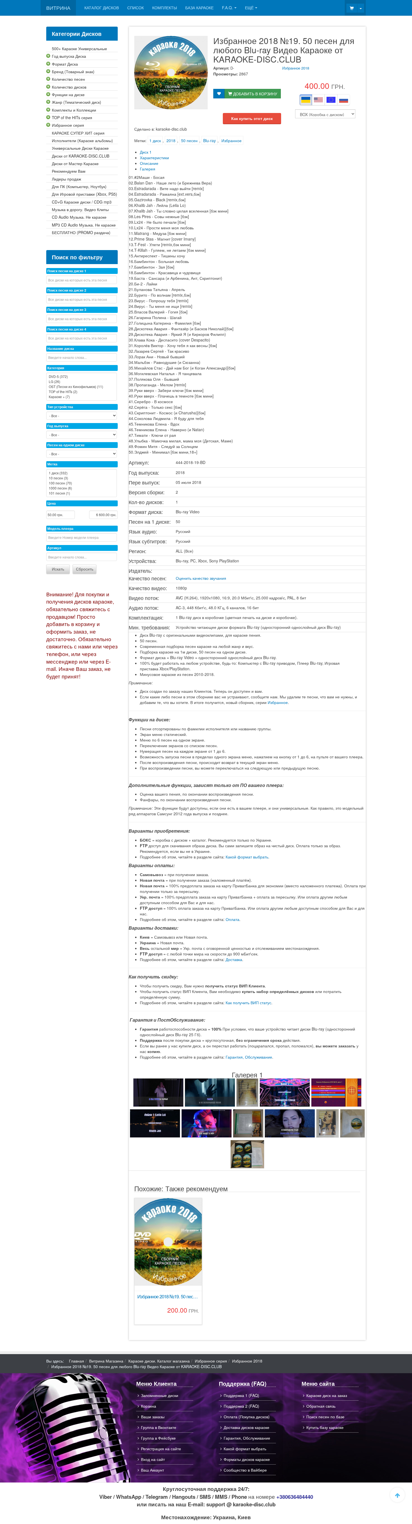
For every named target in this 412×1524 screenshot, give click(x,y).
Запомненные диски (159, 1395)
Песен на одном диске (66, 444)
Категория (55, 367)
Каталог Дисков (101, 7)
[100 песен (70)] (81, 483)
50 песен (189, 140)
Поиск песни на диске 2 (66, 290)
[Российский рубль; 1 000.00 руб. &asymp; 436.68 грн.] (343, 99)
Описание (149, 163)
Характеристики (154, 157)
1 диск (155, 140)
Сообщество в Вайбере (245, 1470)
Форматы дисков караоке (247, 1459)
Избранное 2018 (295, 68)
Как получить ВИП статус (248, 1002)
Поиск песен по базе (325, 1416)
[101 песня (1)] (81, 493)
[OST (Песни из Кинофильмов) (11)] (81, 386)
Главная (76, 1361)
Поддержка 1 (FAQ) (241, 1395)
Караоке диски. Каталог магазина (159, 1361)
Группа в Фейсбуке (158, 1438)
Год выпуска (57, 425)
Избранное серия (211, 1361)
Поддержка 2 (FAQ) (241, 1406)
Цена (51, 503)
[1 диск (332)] (81, 472)
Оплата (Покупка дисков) (247, 1416)
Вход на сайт (153, 1459)
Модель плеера (60, 528)
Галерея (147, 169)
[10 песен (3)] (81, 478)
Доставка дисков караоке (246, 1427)
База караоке (199, 7)
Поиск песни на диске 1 (66, 270)
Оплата (232, 919)
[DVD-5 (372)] (81, 376)
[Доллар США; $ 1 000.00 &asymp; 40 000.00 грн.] (318, 99)
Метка (52, 464)
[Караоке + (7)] (81, 396)
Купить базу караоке (325, 1427)
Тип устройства (60, 406)
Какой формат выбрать (247, 857)
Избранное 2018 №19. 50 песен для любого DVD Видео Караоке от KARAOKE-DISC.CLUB (168, 1296)
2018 (170, 140)
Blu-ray (209, 140)
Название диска (60, 348)
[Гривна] (305, 99)
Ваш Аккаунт (152, 1470)
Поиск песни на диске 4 (66, 329)
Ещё (249, 7)
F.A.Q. (227, 7)
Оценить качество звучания (201, 578)
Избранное (231, 140)
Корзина (148, 1406)
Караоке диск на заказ (326, 1395)
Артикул (54, 547)
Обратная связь (320, 1406)
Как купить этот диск (252, 118)
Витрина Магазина (106, 1361)
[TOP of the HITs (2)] (81, 391)
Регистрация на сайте (161, 1448)
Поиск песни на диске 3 (66, 309)
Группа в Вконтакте (158, 1427)
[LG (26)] (81, 381)
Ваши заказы (153, 1416)
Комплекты (164, 7)
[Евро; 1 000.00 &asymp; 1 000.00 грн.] (331, 99)
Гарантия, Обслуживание (249, 1057)
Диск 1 (146, 152)
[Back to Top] (397, 1495)
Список (135, 7)
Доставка (234, 959)
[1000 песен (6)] (81, 488)
